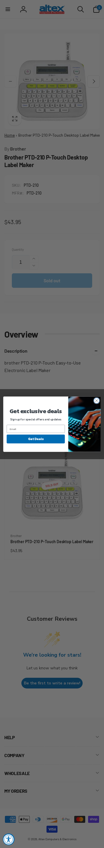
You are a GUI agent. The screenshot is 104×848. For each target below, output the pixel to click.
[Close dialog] (97, 400)
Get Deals (35, 438)
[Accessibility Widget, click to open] (8, 839)
